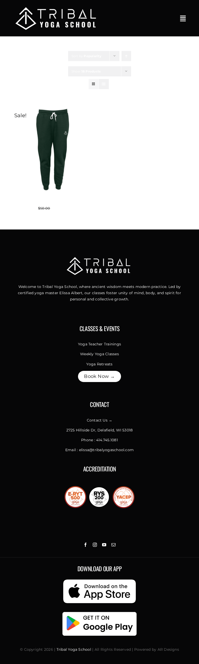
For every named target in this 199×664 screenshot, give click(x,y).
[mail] (113, 545)
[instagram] (95, 545)
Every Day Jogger (52, 202)
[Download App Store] (99, 579)
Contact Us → (99, 420)
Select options (38, 150)
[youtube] (104, 545)
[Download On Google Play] (99, 612)
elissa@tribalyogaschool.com (106, 450)
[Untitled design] (57, 7)
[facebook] (85, 545)
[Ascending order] (126, 56)
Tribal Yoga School (73, 649)
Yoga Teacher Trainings (99, 344)
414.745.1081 (107, 440)
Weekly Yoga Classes (99, 354)
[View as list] (104, 84)
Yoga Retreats (99, 364)
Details (76, 150)
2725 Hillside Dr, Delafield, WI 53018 (99, 430)
